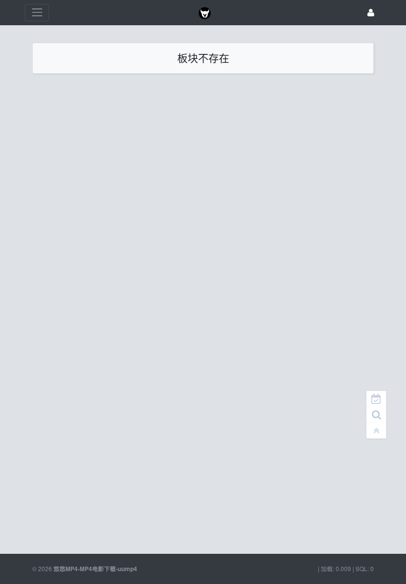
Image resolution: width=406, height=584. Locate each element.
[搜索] (376, 415)
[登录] (370, 12)
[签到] (376, 399)
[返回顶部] (376, 430)
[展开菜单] (37, 12)
